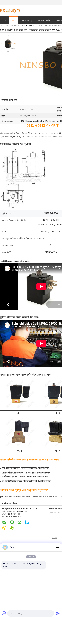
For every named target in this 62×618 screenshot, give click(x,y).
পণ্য (13, 20)
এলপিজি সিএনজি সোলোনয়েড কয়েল (45, 496)
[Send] (57, 613)
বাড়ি (4, 20)
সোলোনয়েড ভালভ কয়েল (18, 26)
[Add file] (4, 613)
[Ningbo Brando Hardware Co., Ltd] (10, 11)
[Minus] (58, 547)
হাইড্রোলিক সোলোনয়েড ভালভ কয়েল (17, 496)
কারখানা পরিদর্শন (44, 20)
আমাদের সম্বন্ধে (26, 20)
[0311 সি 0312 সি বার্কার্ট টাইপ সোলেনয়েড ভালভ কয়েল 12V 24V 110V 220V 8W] (8, 43)
